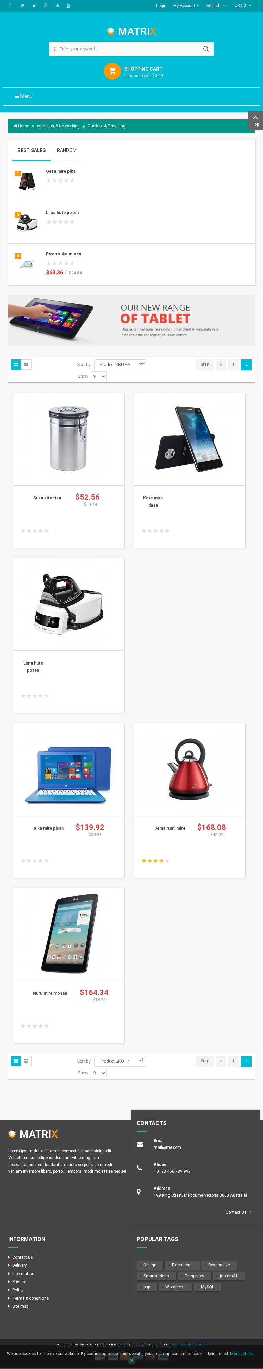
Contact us (22, 1257)
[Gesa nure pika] (27, 181)
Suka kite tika (47, 498)
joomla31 (229, 1276)
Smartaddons (156, 1276)
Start (205, 364)
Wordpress (175, 1287)
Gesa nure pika (60, 171)
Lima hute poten (62, 212)
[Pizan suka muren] (27, 264)
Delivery (19, 1265)
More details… (243, 1353)
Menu (26, 96)
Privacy (19, 1281)
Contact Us (236, 1212)
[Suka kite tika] (68, 438)
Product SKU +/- (115, 364)
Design (149, 1265)
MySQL (207, 1287)
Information (23, 1273)
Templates (194, 1276)
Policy (17, 1290)
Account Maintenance (193, 17)
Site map (20, 1306)
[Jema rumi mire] (189, 768)
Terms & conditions (30, 1298)
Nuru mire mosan (50, 993)
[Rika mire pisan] (68, 768)
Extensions (182, 1265)
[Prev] (221, 364)
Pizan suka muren (63, 254)
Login (161, 5)
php (146, 1287)
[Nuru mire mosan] (68, 933)
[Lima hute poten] (27, 223)
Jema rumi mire (169, 828)
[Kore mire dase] (189, 438)
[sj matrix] (131, 31)
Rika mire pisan (49, 828)
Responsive (219, 1265)
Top (255, 124)
